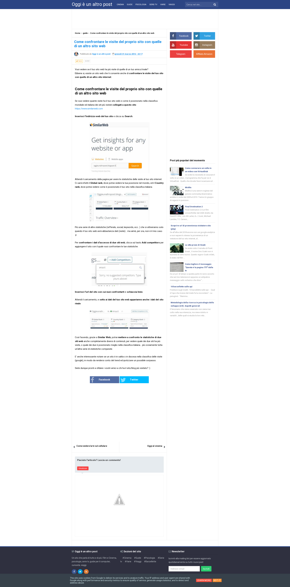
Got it (217, 580)
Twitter (134, 379)
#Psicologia (149, 558)
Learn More (204, 580)
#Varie (128, 561)
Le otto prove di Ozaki (195, 245)
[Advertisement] (145, 19)
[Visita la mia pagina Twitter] (80, 571)
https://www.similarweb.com (89, 108)
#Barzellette (150, 561)
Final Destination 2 (194, 206)
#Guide (137, 558)
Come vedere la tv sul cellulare (91, 446)
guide (87, 61)
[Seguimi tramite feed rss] (86, 571)
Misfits (188, 187)
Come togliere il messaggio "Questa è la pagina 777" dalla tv (199, 267)
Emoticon (83, 468)
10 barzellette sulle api (181, 286)
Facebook (104, 379)
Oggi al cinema (154, 446)
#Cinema (126, 558)
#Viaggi (137, 561)
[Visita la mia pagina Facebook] (74, 571)
